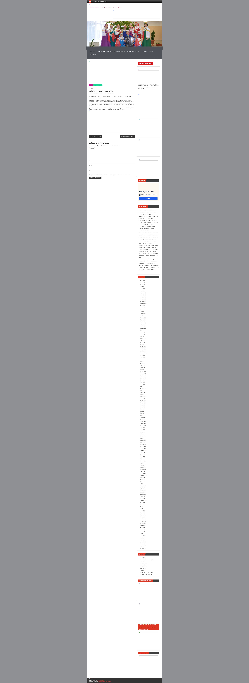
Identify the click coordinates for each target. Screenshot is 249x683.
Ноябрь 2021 (143, 398)
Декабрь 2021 (143, 396)
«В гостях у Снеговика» (96, 136)
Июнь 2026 (142, 284)
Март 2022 (142, 390)
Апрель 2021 (142, 413)
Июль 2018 (142, 479)
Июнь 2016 (142, 531)
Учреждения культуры (98, 84)
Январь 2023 (143, 369)
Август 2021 (142, 405)
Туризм (151, 51)
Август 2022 (142, 380)
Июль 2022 (142, 382)
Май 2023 (142, 361)
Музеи (141, 562)
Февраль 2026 (143, 292)
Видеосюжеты (93, 54)
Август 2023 (142, 355)
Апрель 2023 (142, 363)
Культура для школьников (133, 51)
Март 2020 (142, 438)
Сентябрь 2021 (143, 402)
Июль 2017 (142, 504)
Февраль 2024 (143, 342)
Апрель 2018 (142, 485)
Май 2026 (142, 286)
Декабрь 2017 (143, 494)
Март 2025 (142, 315)
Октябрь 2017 (143, 498)
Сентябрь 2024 (143, 328)
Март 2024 (142, 340)
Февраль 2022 (143, 392)
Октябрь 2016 (143, 523)
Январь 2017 (143, 517)
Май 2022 (142, 386)
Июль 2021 (142, 407)
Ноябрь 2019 (143, 446)
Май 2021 (142, 411)
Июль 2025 (142, 307)
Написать (148, 198)
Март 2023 (142, 365)
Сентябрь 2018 (143, 475)
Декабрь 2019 (143, 444)
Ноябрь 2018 (143, 471)
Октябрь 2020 (143, 423)
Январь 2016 (143, 541)
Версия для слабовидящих (145, 63)
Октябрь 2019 (143, 448)
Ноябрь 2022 (143, 373)
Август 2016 (142, 527)
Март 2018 (142, 488)
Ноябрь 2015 (143, 546)
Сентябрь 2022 (143, 378)
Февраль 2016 (143, 539)
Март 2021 (142, 415)
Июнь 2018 (142, 481)
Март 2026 (142, 290)
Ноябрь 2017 (143, 496)
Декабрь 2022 (143, 371)
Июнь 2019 (142, 456)
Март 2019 (142, 463)
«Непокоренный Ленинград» (127, 136)
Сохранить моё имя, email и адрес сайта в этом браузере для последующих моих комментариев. (110, 174)
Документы (92, 51)
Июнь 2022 (142, 384)
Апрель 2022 (142, 388)
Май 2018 (142, 483)
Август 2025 (142, 305)
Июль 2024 (142, 332)
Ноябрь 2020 (143, 421)
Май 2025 (142, 311)
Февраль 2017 (143, 514)
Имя (90, 160)
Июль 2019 (142, 454)
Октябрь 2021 (143, 400)
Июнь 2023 (142, 359)
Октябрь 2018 (143, 473)
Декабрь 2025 (143, 297)
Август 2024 (142, 330)
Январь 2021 (143, 419)
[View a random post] (158, 57)
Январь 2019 (143, 467)
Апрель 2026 (142, 288)
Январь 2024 (143, 344)
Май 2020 (142, 434)
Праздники (142, 566)
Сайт (90, 170)
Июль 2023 (142, 357)
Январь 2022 (143, 394)
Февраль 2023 (143, 367)
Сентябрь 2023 (143, 353)
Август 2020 (142, 427)
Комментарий (92, 148)
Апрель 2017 (142, 510)
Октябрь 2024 (143, 326)
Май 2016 (142, 533)
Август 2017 (142, 502)
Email (90, 165)
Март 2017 (142, 512)
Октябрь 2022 (143, 375)
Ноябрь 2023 (143, 348)
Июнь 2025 (142, 309)
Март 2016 (142, 537)
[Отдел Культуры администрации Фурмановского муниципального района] (105, 6)
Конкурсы (144, 51)
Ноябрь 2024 (143, 324)
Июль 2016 (142, 529)
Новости (90, 84)
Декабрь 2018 (143, 469)
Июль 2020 (142, 429)
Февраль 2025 (143, 317)
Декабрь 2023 (143, 346)
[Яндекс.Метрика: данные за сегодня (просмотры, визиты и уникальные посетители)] (93, 679)
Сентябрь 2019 (143, 450)
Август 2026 (142, 280)
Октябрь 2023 (143, 351)
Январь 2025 (143, 319)
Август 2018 (142, 477)
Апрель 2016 (142, 535)
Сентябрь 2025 (143, 303)
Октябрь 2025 (143, 301)
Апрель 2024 (142, 338)
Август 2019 (142, 452)
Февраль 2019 (143, 465)
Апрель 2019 (142, 461)
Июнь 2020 (142, 431)
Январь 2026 (143, 295)
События (142, 568)
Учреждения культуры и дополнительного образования (111, 51)
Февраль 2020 (143, 440)
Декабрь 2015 (143, 544)
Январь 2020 (143, 442)
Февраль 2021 (143, 417)
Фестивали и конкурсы (145, 574)
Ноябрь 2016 (143, 521)
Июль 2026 (142, 282)
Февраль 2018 (143, 490)
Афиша (141, 557)
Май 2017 (142, 508)
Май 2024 (142, 336)
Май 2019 (142, 458)
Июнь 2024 (142, 334)
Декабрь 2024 (143, 321)
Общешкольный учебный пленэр (147, 259)
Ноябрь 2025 (143, 299)
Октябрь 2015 (143, 548)
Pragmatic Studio (100, 680)
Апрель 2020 (142, 436)
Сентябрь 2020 (143, 425)
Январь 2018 (143, 492)
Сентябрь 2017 (143, 500)
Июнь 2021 (142, 409)
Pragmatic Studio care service (104, 681)
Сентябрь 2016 (143, 525)
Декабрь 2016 (143, 519)
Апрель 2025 (142, 313)
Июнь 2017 (142, 506)
